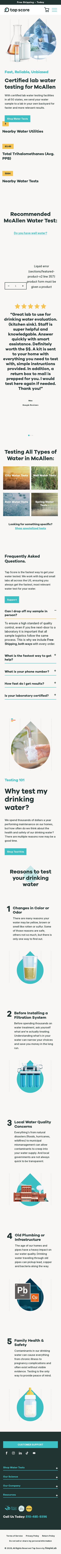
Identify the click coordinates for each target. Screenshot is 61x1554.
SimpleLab (51, 1548)
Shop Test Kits (15, 851)
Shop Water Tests (17, 118)
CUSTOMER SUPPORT (30, 1444)
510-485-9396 (36, 1517)
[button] (54, 9)
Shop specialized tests (30, 528)
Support (12, 599)
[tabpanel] (30, 353)
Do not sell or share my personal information (30, 1541)
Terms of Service (14, 1536)
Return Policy (48, 1536)
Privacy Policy (32, 1536)
